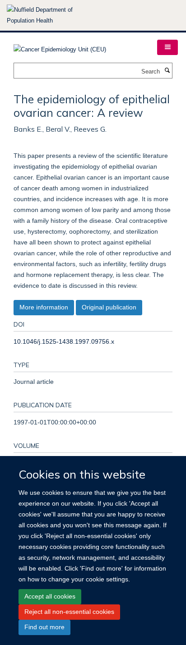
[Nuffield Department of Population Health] (52, 15)
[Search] (167, 71)
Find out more (44, 627)
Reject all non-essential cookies (69, 611)
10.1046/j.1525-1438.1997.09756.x (64, 341)
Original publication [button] (109, 307)
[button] (167, 47)
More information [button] (43, 307)
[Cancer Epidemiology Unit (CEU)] (60, 46)
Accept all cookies (49, 596)
